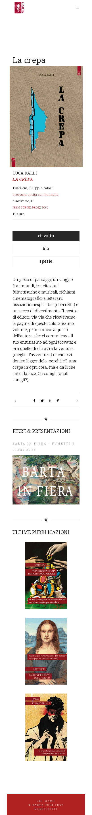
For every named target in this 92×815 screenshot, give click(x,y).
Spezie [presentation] (46, 261)
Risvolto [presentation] (46, 235)
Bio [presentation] (46, 248)
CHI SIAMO (46, 800)
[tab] (46, 236)
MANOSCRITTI (46, 809)
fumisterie (21, 201)
